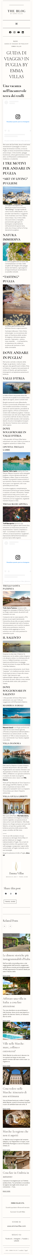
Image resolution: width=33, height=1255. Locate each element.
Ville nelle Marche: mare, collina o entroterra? (13, 1047)
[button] (16, 23)
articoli (7, 935)
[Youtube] (18, 32)
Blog (15, 41)
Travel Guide (23, 876)
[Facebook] (10, 32)
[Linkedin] (23, 32)
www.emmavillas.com (16, 1226)
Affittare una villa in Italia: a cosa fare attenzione (14, 1002)
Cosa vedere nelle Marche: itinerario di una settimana (15, 1092)
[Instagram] (14, 32)
